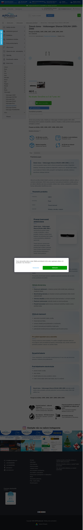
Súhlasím (55, 268)
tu (30, 262)
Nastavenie (36, 268)
